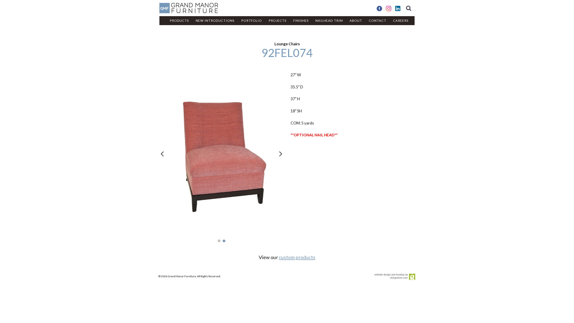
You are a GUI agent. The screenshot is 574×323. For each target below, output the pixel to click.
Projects (278, 20)
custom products (297, 257)
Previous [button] (162, 153)
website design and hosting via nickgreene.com (391, 276)
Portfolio (251, 20)
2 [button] (224, 241)
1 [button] (219, 241)
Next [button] (280, 153)
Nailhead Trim (329, 20)
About (356, 20)
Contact (377, 20)
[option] (221, 151)
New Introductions (215, 20)
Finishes (301, 20)
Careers (401, 20)
